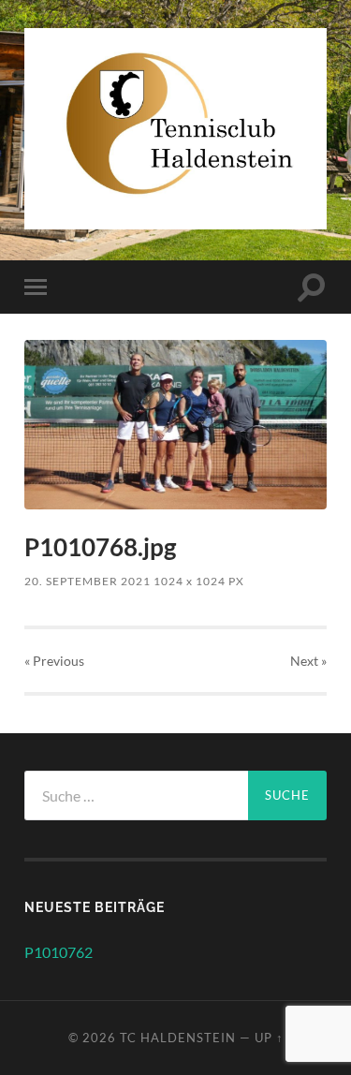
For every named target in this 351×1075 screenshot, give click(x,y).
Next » (308, 661)
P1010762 (58, 952)
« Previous (54, 661)
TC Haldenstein (178, 1037)
